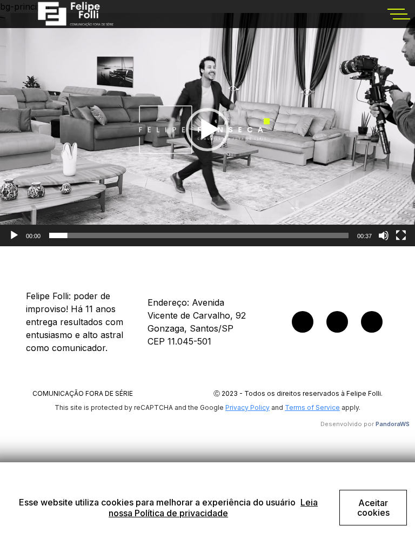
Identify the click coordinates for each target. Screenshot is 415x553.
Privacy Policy (247, 407)
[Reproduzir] (14, 235)
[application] (207, 129)
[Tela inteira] (401, 235)
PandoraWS (393, 424)
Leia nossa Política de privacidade (213, 507)
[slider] (199, 235)
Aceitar (373, 507)
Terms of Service (312, 407)
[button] (207, 129)
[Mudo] (383, 235)
